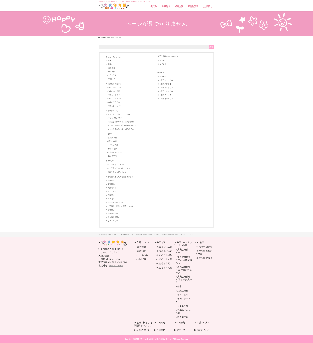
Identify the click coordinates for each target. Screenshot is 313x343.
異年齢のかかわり (115, 152)
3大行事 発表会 (204, 258)
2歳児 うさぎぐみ (115, 95)
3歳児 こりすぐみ (115, 98)
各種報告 (111, 210)
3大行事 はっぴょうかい (117, 172)
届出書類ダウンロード (116, 202)
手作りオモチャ (114, 145)
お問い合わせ (113, 213)
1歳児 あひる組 (114, 91)
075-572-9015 (116, 265)
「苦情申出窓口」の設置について (120, 206)
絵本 (110, 134)
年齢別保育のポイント (116, 84)
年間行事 (111, 79)
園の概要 (111, 68)
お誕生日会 (112, 138)
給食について (113, 111)
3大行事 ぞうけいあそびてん (119, 168)
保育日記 (111, 184)
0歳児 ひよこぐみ (115, 87)
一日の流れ (112, 75)
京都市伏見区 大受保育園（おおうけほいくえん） (153, 339)
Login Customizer (114, 57)
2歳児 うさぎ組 (164, 255)
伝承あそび (112, 149)
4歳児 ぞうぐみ (114, 102)
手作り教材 (112, 141)
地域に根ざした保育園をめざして (120, 177)
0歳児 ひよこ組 (164, 247)
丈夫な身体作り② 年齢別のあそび (122, 125)
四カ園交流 (112, 156)
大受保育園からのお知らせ (167, 56)
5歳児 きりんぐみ (115, 106)
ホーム (110, 61)
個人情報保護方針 (114, 217)
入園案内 (111, 195)
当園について (113, 64)
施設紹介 (111, 72)
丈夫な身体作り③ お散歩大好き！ (122, 129)
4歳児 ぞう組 (163, 263)
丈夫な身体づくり (115, 118)
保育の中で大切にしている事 (119, 114)
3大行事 (111, 161)
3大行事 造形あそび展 (204, 252)
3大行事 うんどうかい (116, 165)
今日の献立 (112, 191)
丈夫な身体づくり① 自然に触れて (122, 122)
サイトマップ (113, 221)
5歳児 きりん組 (164, 267)
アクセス (111, 199)
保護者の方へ (113, 188)
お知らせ (111, 180)
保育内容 (160, 242)
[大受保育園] (114, 6)
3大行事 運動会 (204, 247)
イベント (163, 64)
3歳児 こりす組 (164, 259)
